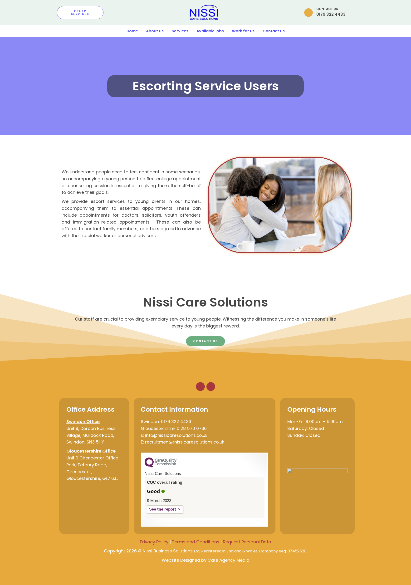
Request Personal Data (247, 542)
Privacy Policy (154, 542)
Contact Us (274, 31)
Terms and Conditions (195, 542)
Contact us (327, 9)
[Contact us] (308, 12)
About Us (155, 31)
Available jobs (210, 31)
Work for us (243, 31)
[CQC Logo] (160, 466)
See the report (162, 509)
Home (132, 31)
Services (180, 31)
